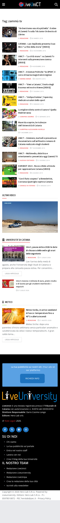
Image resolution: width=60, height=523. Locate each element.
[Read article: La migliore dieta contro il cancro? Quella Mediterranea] (9, 113)
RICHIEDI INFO (32, 378)
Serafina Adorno (27, 117)
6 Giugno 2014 (37, 173)
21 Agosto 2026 (45, 320)
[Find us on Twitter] (12, 429)
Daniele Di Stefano (27, 186)
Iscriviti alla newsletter (18, 485)
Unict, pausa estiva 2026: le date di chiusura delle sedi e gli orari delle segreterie (41, 250)
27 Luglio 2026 (23, 290)
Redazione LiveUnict (16, 468)
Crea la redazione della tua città (22, 481)
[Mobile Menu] (3, 4)
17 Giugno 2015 (37, 91)
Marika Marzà (25, 79)
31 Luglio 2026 (45, 257)
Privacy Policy (44, 498)
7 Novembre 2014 (38, 148)
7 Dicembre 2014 (26, 133)
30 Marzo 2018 (37, 38)
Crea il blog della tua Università (22, 459)
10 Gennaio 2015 (43, 117)
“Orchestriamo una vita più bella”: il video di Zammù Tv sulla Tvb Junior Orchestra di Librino (37, 31)
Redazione (24, 38)
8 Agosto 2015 (40, 79)
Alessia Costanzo (27, 160)
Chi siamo (11, 441)
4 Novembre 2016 (38, 66)
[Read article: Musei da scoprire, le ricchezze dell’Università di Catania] (9, 126)
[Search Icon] (56, 4)
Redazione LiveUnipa (17, 477)
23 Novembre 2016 (38, 51)
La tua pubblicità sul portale (20, 446)
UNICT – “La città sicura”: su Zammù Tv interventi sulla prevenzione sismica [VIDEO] (36, 59)
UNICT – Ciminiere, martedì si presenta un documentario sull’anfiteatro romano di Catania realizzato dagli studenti (37, 141)
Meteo (7, 311)
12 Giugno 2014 (43, 160)
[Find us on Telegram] (19, 429)
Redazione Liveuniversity (19, 472)
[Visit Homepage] (30, 4)
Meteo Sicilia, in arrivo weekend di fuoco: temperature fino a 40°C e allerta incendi (41, 313)
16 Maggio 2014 (44, 186)
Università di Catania (11, 249)
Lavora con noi (14, 454)
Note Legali (10, 420)
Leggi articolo (13, 273)
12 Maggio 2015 (37, 104)
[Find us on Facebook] (5, 429)
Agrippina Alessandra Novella (32, 129)
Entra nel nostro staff (17, 450)
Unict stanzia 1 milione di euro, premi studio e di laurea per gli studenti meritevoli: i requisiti (36, 284)
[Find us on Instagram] (26, 429)
